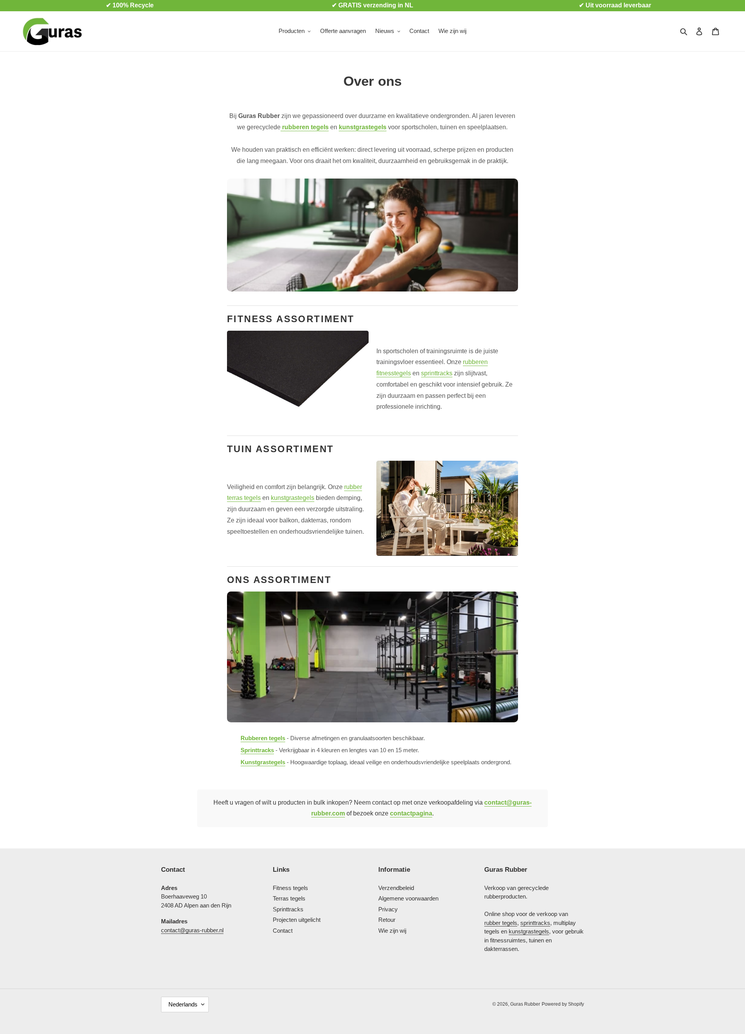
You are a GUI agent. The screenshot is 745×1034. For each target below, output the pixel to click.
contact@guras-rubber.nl (192, 930)
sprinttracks (436, 373)
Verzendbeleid (396, 888)
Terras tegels (289, 898)
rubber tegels (500, 922)
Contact (283, 930)
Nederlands (183, 1004)
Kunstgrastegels (263, 762)
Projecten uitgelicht (297, 919)
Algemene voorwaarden (408, 898)
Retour (386, 919)
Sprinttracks (257, 750)
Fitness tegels (290, 888)
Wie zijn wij (392, 930)
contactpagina (411, 813)
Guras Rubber (525, 1004)
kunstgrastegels (362, 127)
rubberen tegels (305, 127)
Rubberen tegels (263, 738)
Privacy (388, 909)
